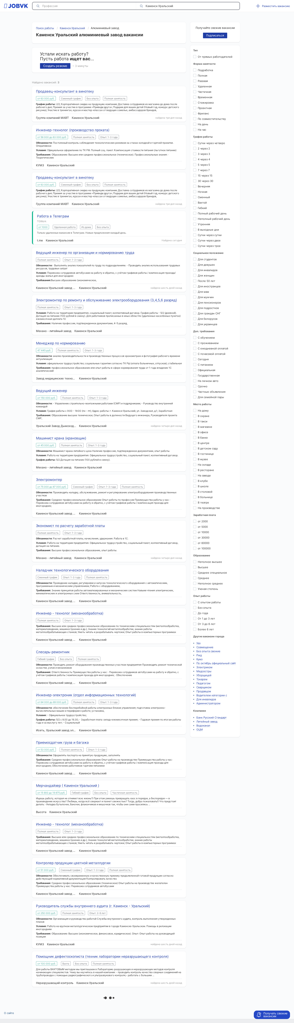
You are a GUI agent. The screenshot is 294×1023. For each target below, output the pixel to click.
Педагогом (203, 683)
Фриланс (203, 113)
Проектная (205, 108)
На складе (204, 464)
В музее (203, 459)
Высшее (203, 567)
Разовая (203, 81)
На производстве (209, 507)
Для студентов (207, 259)
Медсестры (203, 671)
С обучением (206, 337)
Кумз (199, 659)
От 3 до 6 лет (206, 624)
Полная (202, 75)
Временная (205, 97)
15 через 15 (205, 175)
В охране (203, 416)
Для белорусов (207, 318)
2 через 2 (204, 148)
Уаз (198, 643)
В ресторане (206, 470)
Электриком (204, 667)
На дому (203, 410)
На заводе (204, 475)
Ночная (202, 191)
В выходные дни (208, 229)
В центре (203, 443)
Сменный (204, 197)
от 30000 (203, 537)
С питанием (205, 364)
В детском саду (208, 448)
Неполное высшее (210, 561)
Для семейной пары (211, 397)
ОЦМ (199, 729)
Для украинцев (207, 324)
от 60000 (203, 543)
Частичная (204, 91)
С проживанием (208, 343)
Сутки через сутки (210, 235)
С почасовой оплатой (211, 353)
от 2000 (203, 521)
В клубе (203, 480)
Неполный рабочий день (214, 218)
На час (202, 129)
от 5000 (203, 526)
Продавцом (203, 691)
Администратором (208, 703)
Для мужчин (206, 297)
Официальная (206, 370)
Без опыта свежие (208, 651)
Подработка (205, 70)
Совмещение (204, 647)
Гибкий (202, 208)
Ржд (199, 655)
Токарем (201, 679)
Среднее (203, 578)
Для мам (203, 291)
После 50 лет (206, 280)
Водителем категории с (211, 695)
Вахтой (202, 202)
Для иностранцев (209, 286)
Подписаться (215, 35)
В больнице (205, 497)
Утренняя (204, 224)
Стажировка (206, 102)
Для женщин (206, 275)
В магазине (205, 426)
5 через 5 (204, 164)
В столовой (205, 491)
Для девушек (206, 264)
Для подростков (208, 308)
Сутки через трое (209, 245)
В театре (203, 502)
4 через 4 (204, 159)
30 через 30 (205, 181)
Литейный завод (206, 721)
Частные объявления (211, 391)
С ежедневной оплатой (213, 348)
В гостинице (206, 453)
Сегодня (203, 359)
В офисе (203, 432)
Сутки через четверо (211, 143)
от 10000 (203, 532)
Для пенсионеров (209, 302)
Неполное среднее (210, 583)
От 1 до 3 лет (206, 618)
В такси (202, 421)
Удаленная (205, 86)
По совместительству (212, 118)
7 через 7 (204, 170)
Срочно (202, 386)
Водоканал (203, 725)
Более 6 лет (206, 629)
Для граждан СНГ (209, 313)
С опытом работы (209, 602)
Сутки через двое (209, 240)
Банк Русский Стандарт (211, 717)
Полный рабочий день (212, 213)
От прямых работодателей (215, 56)
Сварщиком (203, 687)
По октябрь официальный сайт (216, 663)
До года (203, 613)
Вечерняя (204, 186)
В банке (203, 437)
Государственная (209, 375)
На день (203, 124)
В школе (203, 486)
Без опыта (204, 607)
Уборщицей (203, 675)
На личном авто (208, 380)
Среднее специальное (212, 572)
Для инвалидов (207, 270)
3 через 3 (204, 153)
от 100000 (204, 548)
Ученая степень (208, 588)
